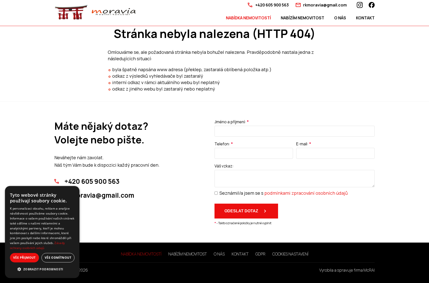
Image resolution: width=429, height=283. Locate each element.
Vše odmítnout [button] (58, 257)
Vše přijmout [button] (24, 257)
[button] (42, 269)
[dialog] (42, 232)
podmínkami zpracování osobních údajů (306, 193)
